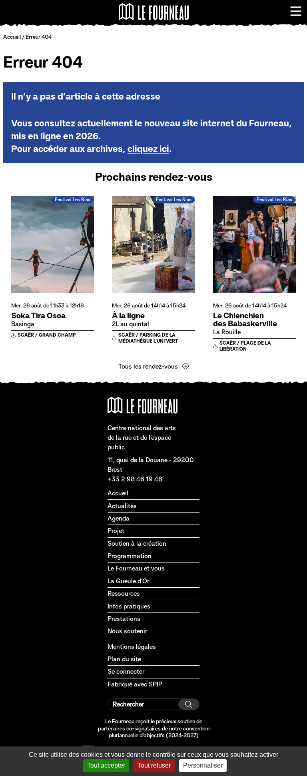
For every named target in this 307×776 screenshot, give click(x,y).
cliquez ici (148, 148)
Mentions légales (132, 646)
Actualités (122, 506)
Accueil (12, 37)
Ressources (124, 593)
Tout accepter (106, 765)
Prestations (124, 618)
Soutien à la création (137, 543)
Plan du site (124, 659)
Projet (116, 531)
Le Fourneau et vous (136, 568)
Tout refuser (154, 765)
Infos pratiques (129, 606)
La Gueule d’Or (128, 581)
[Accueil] (154, 11)
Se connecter (126, 671)
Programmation (130, 556)
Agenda (119, 518)
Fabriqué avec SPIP (135, 684)
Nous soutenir (127, 631)
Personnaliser (203, 765)
